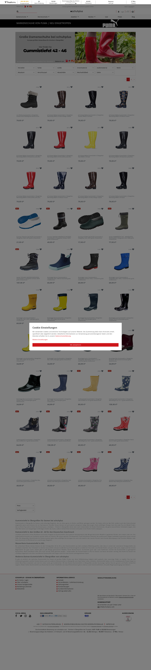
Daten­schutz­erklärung (63, 336)
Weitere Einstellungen (40, 340)
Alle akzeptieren (75, 345)
